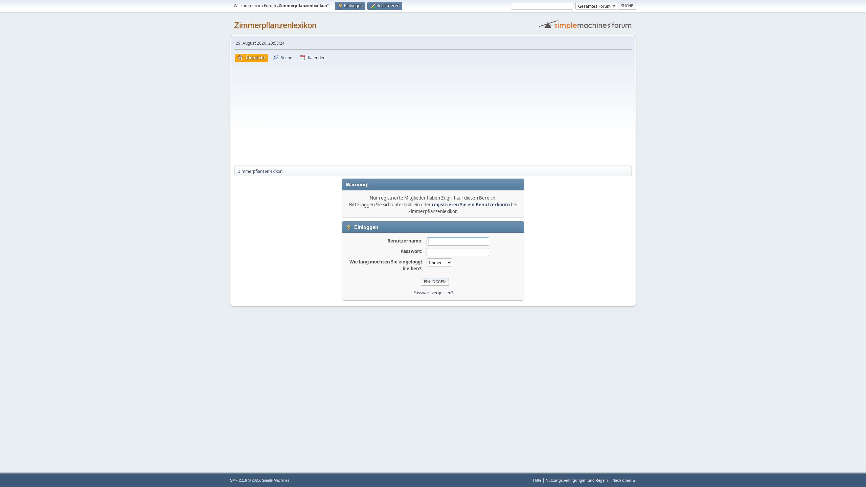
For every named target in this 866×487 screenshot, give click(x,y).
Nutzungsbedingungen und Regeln (577, 480)
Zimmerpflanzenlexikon (275, 25)
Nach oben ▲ (624, 480)
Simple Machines (276, 480)
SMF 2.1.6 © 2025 (245, 480)
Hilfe (537, 480)
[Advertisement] (433, 113)
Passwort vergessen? (433, 293)
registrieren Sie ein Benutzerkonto (471, 205)
